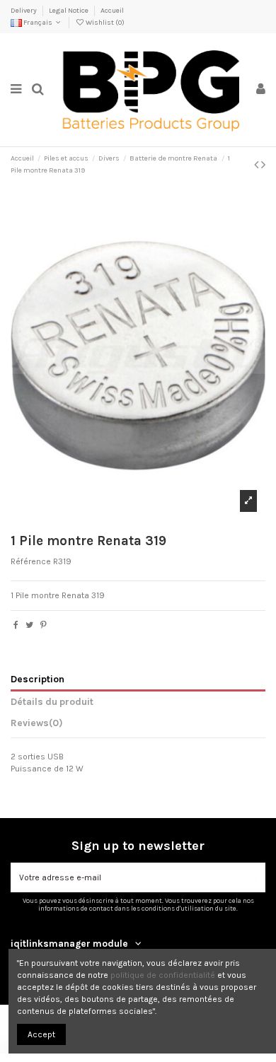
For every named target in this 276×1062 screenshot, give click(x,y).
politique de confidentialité (162, 975)
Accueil (112, 10)
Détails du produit (52, 701)
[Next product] (263, 165)
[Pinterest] (43, 625)
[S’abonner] (252, 877)
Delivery (24, 10)
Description (37, 678)
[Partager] (15, 625)
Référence (31, 561)
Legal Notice (69, 10)
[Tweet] (29, 625)
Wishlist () (104, 22)
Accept (41, 1034)
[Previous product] (257, 165)
